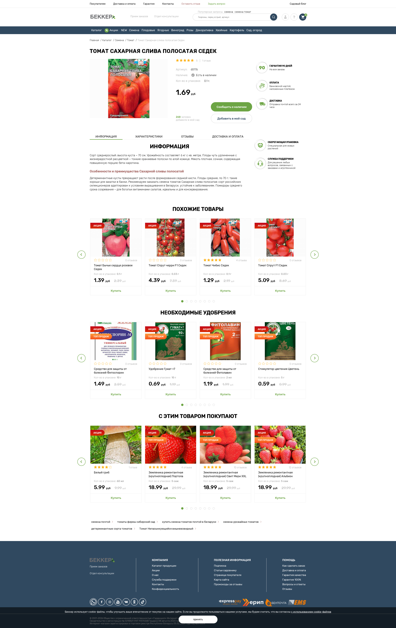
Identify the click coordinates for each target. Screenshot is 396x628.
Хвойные (221, 30)
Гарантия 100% (291, 579)
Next (314, 255)
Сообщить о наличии (232, 107)
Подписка (220, 565)
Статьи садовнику (225, 570)
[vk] (126, 602)
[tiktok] (142, 602)
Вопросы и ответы (294, 584)
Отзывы (187, 136)
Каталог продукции (164, 565)
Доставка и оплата (124, 3)
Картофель (237, 30)
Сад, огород (254, 30)
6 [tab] (205, 301)
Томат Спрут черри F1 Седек (168, 265)
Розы (190, 30)
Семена (134, 30)
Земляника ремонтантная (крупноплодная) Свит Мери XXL (224, 474)
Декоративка (204, 30)
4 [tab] (196, 301)
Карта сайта (221, 579)
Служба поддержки (164, 579)
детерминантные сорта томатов (111, 528)
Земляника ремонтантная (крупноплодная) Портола (166, 474)
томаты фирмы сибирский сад (136, 521)
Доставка (275, 100)
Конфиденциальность (165, 588)
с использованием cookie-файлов (311, 611)
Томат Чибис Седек (216, 265)
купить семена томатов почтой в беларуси (189, 521)
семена (228, 11)
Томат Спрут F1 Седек (272, 265)
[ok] (134, 602)
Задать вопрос (216, 3)
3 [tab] (191, 301)
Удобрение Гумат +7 (162, 369)
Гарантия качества (294, 575)
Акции (114, 30)
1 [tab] (182, 301)
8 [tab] (214, 301)
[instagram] (109, 602)
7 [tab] (209, 301)
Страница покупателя (227, 575)
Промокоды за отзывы (228, 584)
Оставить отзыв (190, 3)
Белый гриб (101, 472)
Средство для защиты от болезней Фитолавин (219, 370)
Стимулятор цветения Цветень (278, 369)
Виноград (177, 30)
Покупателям (97, 3)
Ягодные (163, 30)
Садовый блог (298, 3)
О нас (155, 575)
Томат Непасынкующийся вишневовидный (166, 528)
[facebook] (101, 602)
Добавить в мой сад (231, 118)
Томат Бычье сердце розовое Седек (113, 267)
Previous (81, 255)
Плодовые (148, 30)
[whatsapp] (93, 602)
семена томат (243, 11)
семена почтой (100, 521)
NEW (124, 30)
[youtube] (118, 602)
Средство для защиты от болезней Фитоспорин (110, 370)
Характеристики (148, 136)
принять (198, 619)
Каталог (96, 30)
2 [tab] (187, 301)
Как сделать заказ (293, 565)
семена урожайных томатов (241, 521)
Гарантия (149, 3)
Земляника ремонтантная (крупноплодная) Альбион (275, 474)
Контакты (168, 3)
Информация (106, 136)
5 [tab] (200, 301)
